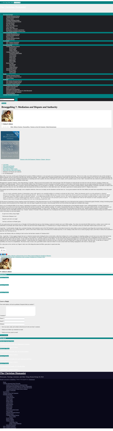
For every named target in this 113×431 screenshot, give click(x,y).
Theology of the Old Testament (13, 92)
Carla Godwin (12, 56)
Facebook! (5, 79)
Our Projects (6, 41)
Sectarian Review (10, 23)
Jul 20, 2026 (4, 362)
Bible (12, 127)
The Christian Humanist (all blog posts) (15, 31)
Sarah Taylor (12, 57)
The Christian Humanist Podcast (14, 81)
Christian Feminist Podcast (12, 17)
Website (2, 324)
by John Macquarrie (19, 90)
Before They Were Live (12, 25)
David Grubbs (12, 49)
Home (4, 382)
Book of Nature (10, 18)
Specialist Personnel (11, 70)
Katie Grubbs (12, 61)
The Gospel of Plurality (8, 166)
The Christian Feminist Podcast (13, 76)
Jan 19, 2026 (4, 369)
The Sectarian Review (11, 68)
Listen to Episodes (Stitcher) (10, 32)
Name (2, 318)
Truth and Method (10, 93)
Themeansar (32, 379)
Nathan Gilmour (13, 50)
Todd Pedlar (12, 65)
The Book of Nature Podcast (13, 83)
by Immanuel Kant (16, 385)
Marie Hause (12, 60)
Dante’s (11, 87)
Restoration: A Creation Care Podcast (15, 30)
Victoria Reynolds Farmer (15, 53)
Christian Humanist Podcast (13, 16)
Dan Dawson (12, 64)
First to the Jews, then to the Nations (12, 170)
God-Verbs (5, 164)
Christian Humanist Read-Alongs (11, 85)
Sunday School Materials (15, 423)
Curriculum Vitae (13, 422)
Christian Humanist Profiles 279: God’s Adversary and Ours (15, 280)
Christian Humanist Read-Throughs (11, 383)
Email (2, 321)
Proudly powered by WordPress (8, 379)
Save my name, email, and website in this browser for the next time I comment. (21, 327)
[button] (0, 97)
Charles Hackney (13, 67)
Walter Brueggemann (51, 127)
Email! (4, 74)
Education (2, 341)
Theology (4, 103)
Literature (7, 341)
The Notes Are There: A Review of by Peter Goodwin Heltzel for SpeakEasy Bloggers (25, 255)
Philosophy (3, 348)
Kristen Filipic (12, 71)
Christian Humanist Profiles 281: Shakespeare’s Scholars (15, 344)
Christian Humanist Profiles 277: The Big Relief (12, 288)
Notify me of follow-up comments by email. (12, 329)
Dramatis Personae (7, 45)
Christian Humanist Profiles (13, 20)
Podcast (2, 277)
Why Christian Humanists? (12, 42)
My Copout (10, 168)
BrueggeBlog (26, 127)
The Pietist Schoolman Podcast (13, 21)
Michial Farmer (13, 47)
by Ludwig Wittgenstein (19, 386)
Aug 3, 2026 (4, 347)
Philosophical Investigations (13, 89)
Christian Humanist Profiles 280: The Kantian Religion (14, 351)
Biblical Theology (18, 127)
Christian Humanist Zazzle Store (11, 94)
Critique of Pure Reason (12, 86)
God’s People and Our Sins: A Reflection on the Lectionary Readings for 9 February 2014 (23, 257)
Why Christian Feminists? (12, 43)
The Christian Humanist (13, 7)
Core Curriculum (10, 27)
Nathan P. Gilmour (8, 124)
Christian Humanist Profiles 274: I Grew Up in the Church (15, 295)
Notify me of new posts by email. (10, 332)
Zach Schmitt (12, 72)
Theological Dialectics (8, 167)
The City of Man (10, 24)
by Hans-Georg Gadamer (17, 389)
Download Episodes (8, 14)
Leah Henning (12, 54)
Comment (3, 315)
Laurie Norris (12, 58)
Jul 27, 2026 (4, 354)
